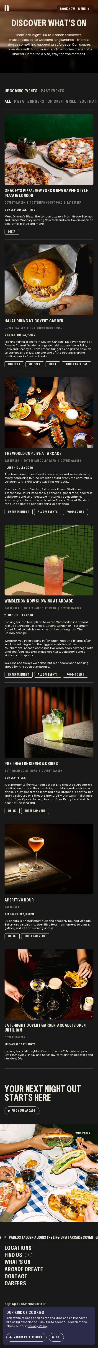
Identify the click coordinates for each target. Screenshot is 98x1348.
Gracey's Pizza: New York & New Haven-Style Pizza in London (46, 193)
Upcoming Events (21, 91)
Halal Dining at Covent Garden (34, 320)
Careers (15, 1283)
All (8, 101)
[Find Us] (28, 1255)
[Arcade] (19, 8)
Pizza (19, 101)
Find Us (13, 1254)
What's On (82, 1133)
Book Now (67, 9)
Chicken (55, 101)
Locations (18, 1247)
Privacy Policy (37, 1326)
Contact (16, 1276)
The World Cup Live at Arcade (33, 453)
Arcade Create (24, 1269)
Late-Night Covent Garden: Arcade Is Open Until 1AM (45, 1028)
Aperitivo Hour (19, 899)
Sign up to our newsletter (25, 1304)
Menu (82, 9)
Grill (71, 101)
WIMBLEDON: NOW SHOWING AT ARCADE (39, 600)
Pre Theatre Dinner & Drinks (31, 763)
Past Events (52, 91)
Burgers (35, 101)
